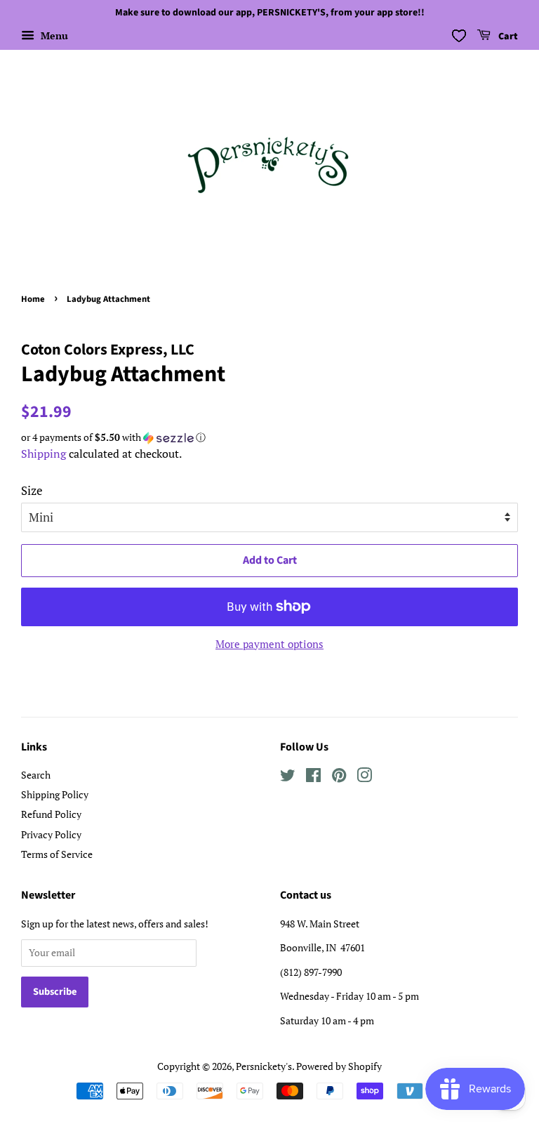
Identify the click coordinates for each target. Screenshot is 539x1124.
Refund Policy (51, 814)
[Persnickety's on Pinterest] (339, 777)
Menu (53, 35)
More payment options (269, 644)
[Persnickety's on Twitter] (287, 777)
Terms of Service (57, 854)
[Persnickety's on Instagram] (364, 777)
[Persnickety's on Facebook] (313, 777)
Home (33, 299)
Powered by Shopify (339, 1066)
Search (36, 774)
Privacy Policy (51, 834)
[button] (269, 437)
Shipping (43, 453)
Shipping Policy (54, 794)
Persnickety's (264, 1066)
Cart (507, 36)
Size (32, 490)
